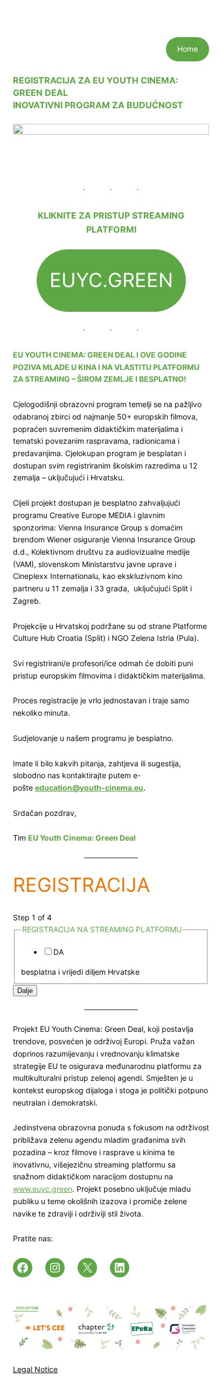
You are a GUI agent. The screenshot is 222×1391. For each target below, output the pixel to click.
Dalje (25, 991)
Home (187, 48)
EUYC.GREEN (111, 280)
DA (58, 951)
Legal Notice (35, 1369)
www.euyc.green (42, 1188)
